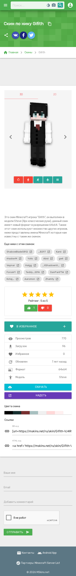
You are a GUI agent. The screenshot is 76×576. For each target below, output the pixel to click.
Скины (28, 52)
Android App (47, 552)
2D (54, 94)
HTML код (16, 441)
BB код (15, 426)
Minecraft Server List (47, 563)
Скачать (27, 387)
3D (21, 94)
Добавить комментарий (18, 502)
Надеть (27, 395)
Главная (10, 52)
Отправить (18, 532)
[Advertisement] (38, 72)
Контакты (25, 552)
